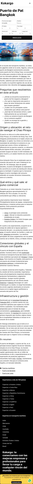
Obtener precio (17, 37)
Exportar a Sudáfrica (9, 402)
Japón (6, 215)
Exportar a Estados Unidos (12, 384)
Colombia (6, 432)
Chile (4, 426)
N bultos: (4, 26)
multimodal (25, 252)
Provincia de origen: (6, 21)
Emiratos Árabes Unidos (11, 440)
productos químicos (6, 263)
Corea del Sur (7, 443)
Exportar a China (8, 396)
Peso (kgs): (20, 26)
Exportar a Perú (8, 407)
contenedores (15, 311)
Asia (13, 358)
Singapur (24, 257)
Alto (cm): (14, 31)
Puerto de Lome (7, 373)
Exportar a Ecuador (9, 410)
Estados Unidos (9, 219)
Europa (19, 358)
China (6, 213)
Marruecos (6, 423)
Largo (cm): (25, 31)
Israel (4, 435)
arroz (1, 232)
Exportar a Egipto (8, 404)
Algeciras (3, 283)
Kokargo (7, 3)
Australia (6, 429)
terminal (16, 313)
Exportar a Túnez (8, 399)
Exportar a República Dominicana (14, 393)
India (4, 420)
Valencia (11, 283)
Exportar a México (9, 390)
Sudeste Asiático (26, 85)
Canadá (5, 438)
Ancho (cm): (5, 31)
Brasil (4, 446)
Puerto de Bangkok (8, 371)
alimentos (7, 234)
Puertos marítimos (8, 368)
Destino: (19, 21)
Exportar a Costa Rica (10, 387)
